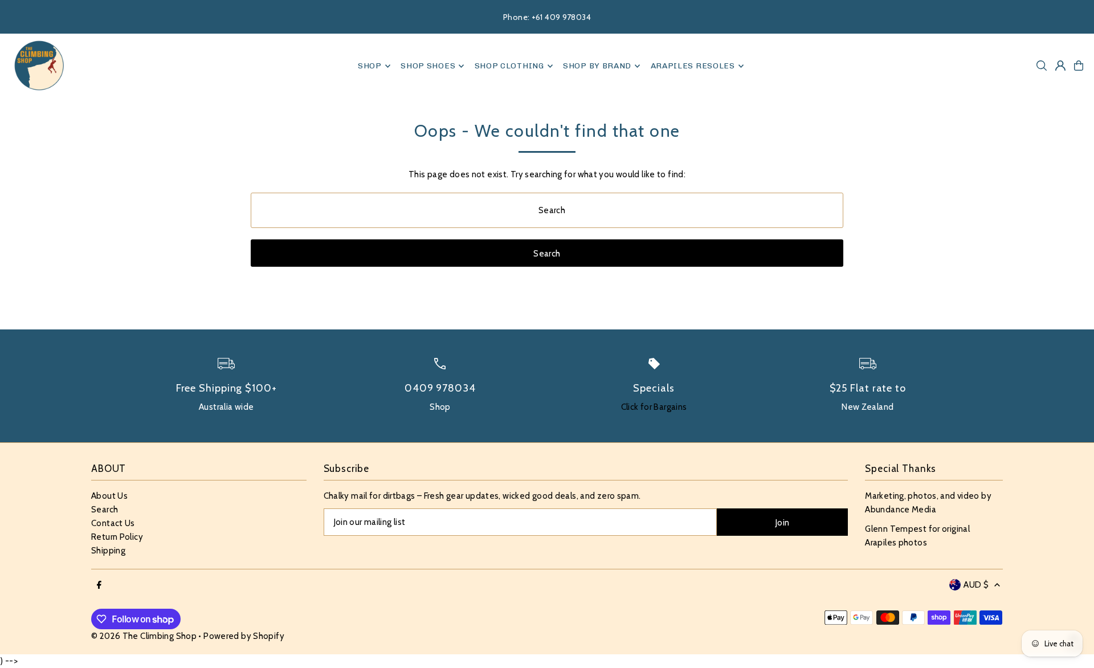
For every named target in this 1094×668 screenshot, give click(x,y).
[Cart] (1078, 65)
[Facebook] (99, 585)
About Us (109, 496)
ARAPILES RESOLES (693, 66)
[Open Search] (1041, 65)
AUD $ (976, 585)
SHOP (370, 66)
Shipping (108, 550)
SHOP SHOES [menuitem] (428, 66)
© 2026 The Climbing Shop (144, 636)
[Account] (1060, 65)
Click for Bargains (654, 407)
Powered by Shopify (243, 636)
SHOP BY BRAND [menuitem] (597, 66)
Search (104, 509)
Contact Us (113, 523)
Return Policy (117, 537)
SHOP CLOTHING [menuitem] (509, 66)
